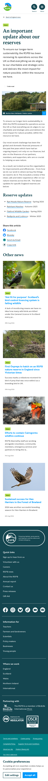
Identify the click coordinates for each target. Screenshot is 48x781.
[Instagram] (12, 609)
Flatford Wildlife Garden (18, 211)
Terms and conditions (10, 738)
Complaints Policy (9, 744)
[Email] (42, 609)
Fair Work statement (10, 754)
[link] (24, 244)
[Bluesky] (20, 609)
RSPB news (8, 571)
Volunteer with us (11, 561)
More (29, 708)
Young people (9, 651)
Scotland (7, 673)
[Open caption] (44, 113)
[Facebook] (5, 609)
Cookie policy (25, 738)
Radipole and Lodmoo (17, 216)
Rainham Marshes (15, 206)
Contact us (8, 586)
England (6, 668)
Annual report (9, 581)
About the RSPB (10, 576)
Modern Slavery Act (22, 749)
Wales (5, 678)
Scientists (7, 636)
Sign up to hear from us (13, 557)
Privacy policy (37, 738)
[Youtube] (35, 609)
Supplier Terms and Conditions (28, 744)
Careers (6, 566)
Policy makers (9, 641)
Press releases (9, 591)
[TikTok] (27, 609)
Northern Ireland (10, 683)
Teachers (7, 626)
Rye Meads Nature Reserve (19, 201)
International (9, 688)
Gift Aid (6, 596)
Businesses (8, 646)
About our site (8, 749)
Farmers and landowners (14, 631)
